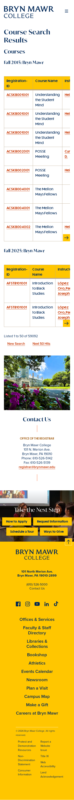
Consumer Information (25, 772)
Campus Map (37, 696)
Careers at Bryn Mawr (37, 713)
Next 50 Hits (41, 343)
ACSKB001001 (18, 94)
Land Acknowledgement (51, 774)
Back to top (68, 541)
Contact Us (37, 588)
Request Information (52, 521)
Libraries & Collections (37, 643)
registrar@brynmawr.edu (37, 467)
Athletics (37, 663)
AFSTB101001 (17, 283)
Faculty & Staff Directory (37, 630)
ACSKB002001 (18, 151)
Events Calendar (37, 671)
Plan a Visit (37, 688)
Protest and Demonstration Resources (27, 746)
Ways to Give (54, 531)
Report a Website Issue (45, 746)
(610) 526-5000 (37, 584)
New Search (16, 343)
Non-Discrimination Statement (26, 760)
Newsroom (37, 679)
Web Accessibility (47, 764)
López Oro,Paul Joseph (65, 288)
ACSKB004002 (18, 226)
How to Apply (16, 521)
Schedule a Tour (22, 531)
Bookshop (37, 654)
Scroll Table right (67, 238)
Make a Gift (37, 704)
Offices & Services (37, 619)
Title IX (44, 756)
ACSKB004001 (18, 189)
